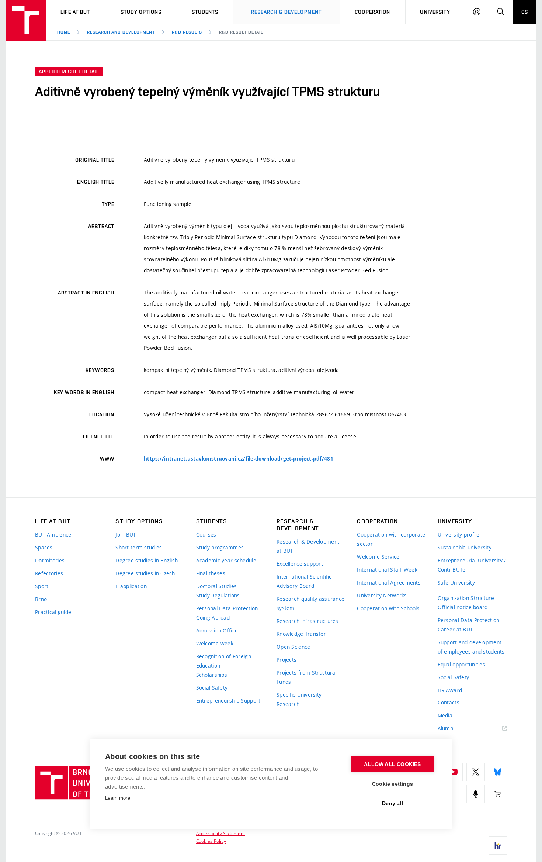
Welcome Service (378, 556)
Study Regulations (218, 595)
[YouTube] (453, 772)
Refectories (49, 573)
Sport (41, 586)
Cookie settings (392, 784)
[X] (475, 772)
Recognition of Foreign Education (223, 661)
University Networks (382, 595)
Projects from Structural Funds (307, 677)
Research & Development (286, 12)
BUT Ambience (53, 534)
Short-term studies (138, 547)
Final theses (210, 573)
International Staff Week (387, 569)
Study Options (141, 12)
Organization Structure (466, 597)
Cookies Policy (211, 841)
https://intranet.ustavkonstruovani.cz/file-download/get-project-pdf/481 (238, 458)
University (435, 12)
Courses (206, 534)
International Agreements (389, 582)
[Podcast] (475, 794)
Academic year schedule (226, 560)
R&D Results (187, 32)
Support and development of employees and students (471, 647)
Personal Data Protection (227, 608)
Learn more (117, 798)
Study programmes (220, 547)
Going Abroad (213, 617)
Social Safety (212, 687)
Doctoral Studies (216, 586)
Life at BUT (75, 12)
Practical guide (53, 612)
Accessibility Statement (220, 833)
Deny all (392, 803)
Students (205, 12)
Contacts (448, 702)
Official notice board (463, 607)
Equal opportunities (461, 664)
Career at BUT (455, 629)
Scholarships (211, 674)
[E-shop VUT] (498, 794)
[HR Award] (498, 845)
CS (524, 12)
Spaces (44, 547)
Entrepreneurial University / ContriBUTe (472, 565)
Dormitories (50, 560)
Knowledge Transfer (301, 633)
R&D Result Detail (241, 32)
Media (445, 715)
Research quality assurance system (310, 603)
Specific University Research (299, 699)
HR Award (450, 690)
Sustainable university (464, 547)
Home (63, 32)
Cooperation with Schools (388, 608)
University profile (459, 534)
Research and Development (121, 32)
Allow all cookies (392, 764)
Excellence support (300, 563)
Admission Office (217, 630)
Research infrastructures (307, 620)
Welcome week (214, 643)
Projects (286, 659)
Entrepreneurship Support (228, 700)
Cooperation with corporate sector (391, 539)
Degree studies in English (146, 560)
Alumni (446, 728)
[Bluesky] (498, 772)
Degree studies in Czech (145, 573)
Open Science (293, 646)
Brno (41, 599)
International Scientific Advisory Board (304, 581)
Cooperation (372, 12)
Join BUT (125, 534)
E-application (131, 586)
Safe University (456, 582)
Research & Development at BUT (308, 546)
